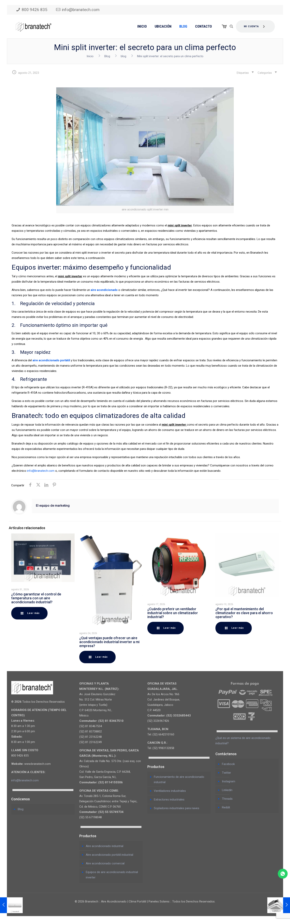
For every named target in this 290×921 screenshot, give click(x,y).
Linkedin (227, 790)
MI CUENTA (251, 26)
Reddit (226, 807)
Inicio (90, 56)
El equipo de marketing (53, 505)
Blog (107, 56)
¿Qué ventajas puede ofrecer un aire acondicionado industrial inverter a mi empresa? (109, 642)
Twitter (226, 772)
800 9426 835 (34, 9)
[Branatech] (33, 26)
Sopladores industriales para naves (176, 808)
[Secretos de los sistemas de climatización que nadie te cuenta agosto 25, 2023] (278, 905)
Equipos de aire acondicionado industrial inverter (112, 874)
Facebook (228, 764)
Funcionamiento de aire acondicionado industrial (179, 779)
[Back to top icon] (271, 913)
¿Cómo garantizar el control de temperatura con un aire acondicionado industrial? (36, 598)
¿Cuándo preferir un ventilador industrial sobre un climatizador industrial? (172, 613)
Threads (227, 799)
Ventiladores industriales (170, 791)
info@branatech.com (80, 9)
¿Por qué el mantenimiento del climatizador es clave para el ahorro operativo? (244, 613)
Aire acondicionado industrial (104, 846)
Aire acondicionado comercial (105, 863)
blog (123, 56)
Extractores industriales (169, 799)
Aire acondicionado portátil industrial (109, 855)
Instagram (228, 781)
